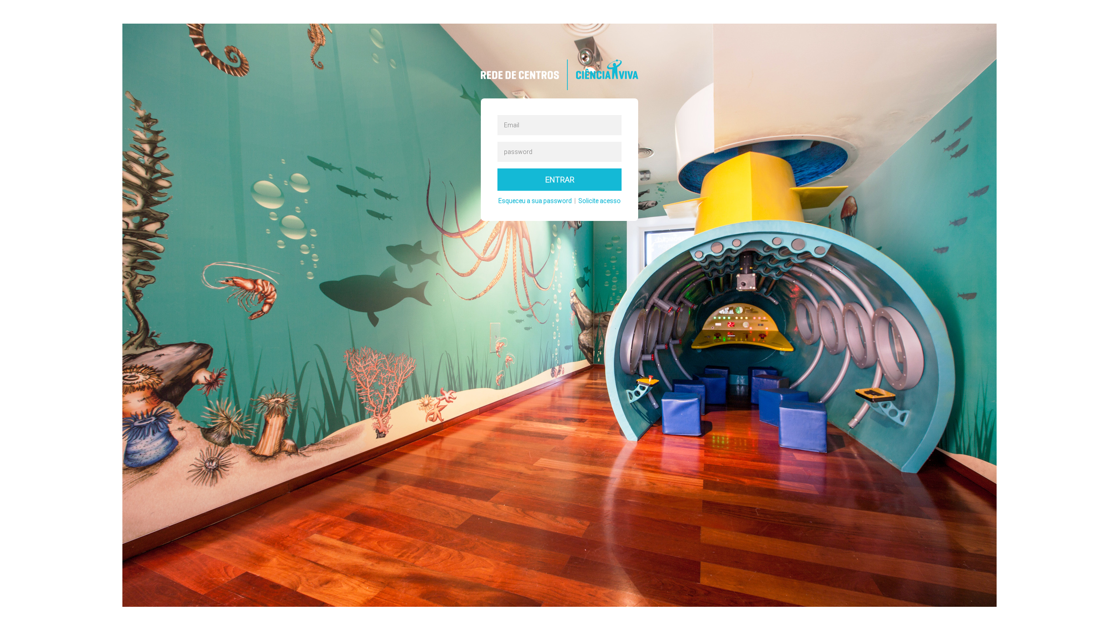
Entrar (559, 179)
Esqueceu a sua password (535, 200)
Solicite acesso (599, 200)
